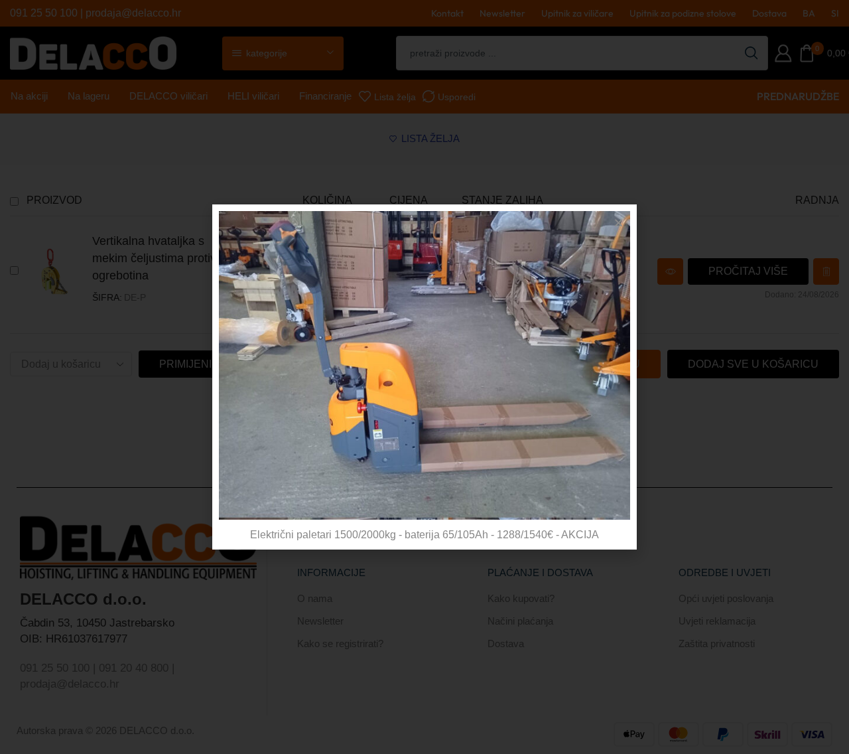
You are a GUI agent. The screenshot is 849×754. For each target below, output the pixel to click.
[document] (424, 377)
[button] (618, 223)
